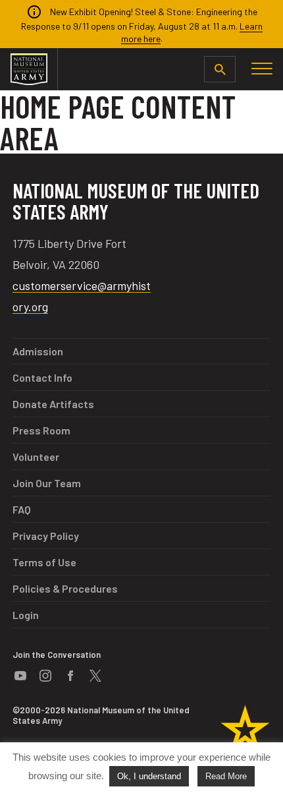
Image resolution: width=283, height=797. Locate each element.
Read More (226, 776)
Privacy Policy (46, 535)
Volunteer (36, 456)
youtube (20, 676)
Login (26, 614)
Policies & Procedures (65, 588)
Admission (38, 351)
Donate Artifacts (53, 404)
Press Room (41, 430)
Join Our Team (47, 483)
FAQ (22, 509)
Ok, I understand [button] (149, 776)
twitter (95, 676)
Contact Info (42, 377)
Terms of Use (44, 562)
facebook (70, 676)
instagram (45, 676)
